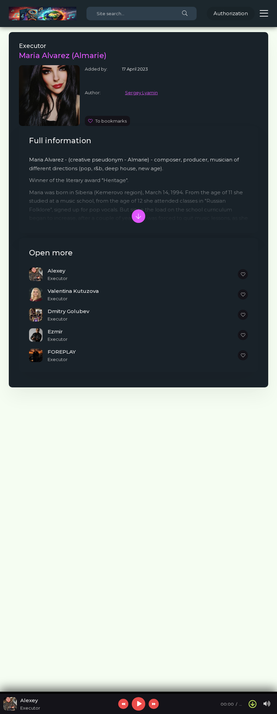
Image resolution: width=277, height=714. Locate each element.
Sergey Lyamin (141, 92)
